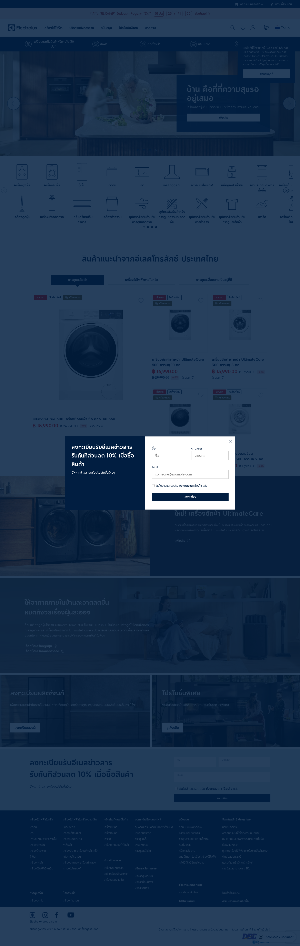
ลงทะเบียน (190, 496)
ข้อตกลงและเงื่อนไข (190, 486)
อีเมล (155, 467)
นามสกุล (196, 448)
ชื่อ (154, 448)
